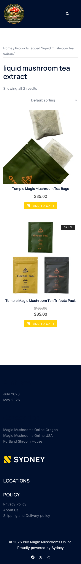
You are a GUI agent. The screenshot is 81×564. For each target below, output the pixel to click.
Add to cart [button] (43, 205)
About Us (10, 510)
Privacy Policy (14, 504)
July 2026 (11, 394)
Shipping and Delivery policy (26, 515)
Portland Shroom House (22, 441)
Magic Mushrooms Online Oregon (30, 430)
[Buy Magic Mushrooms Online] (14, 13)
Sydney (58, 548)
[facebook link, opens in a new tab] (33, 557)
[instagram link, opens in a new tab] (48, 557)
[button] (67, 14)
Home (7, 48)
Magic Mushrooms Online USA (28, 435)
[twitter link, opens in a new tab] (40, 557)
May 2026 (11, 400)
